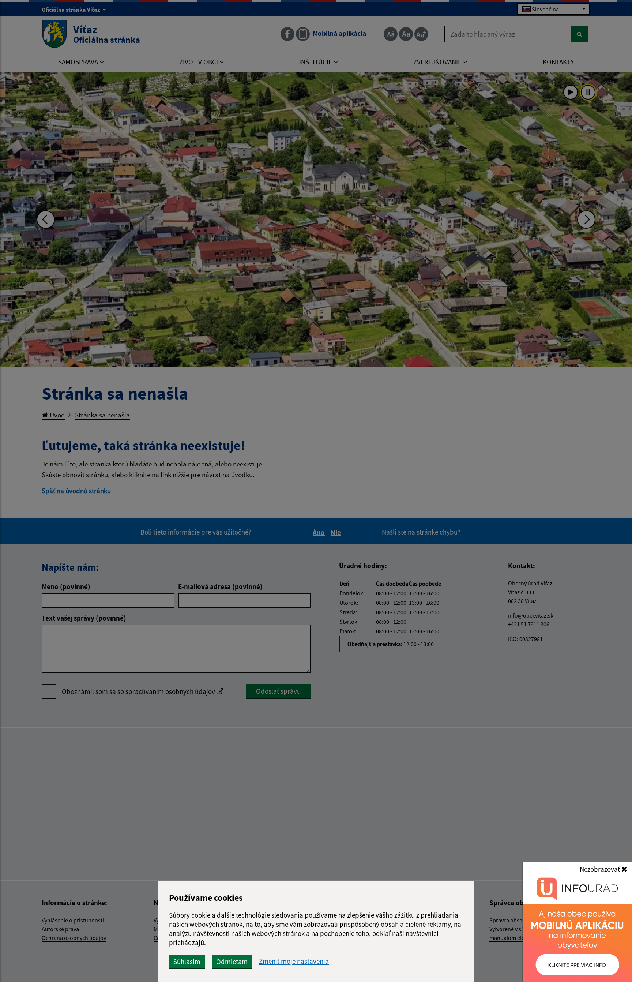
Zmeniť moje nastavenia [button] (294, 961)
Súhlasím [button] (186, 961)
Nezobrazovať (600, 869)
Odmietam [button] (232, 961)
